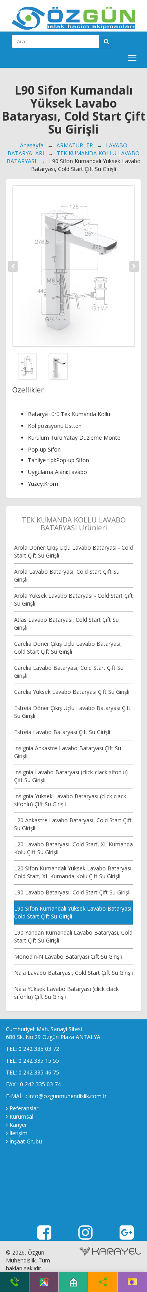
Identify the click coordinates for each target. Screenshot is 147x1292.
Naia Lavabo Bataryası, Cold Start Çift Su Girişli (73, 972)
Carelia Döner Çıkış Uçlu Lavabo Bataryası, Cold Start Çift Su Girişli (68, 647)
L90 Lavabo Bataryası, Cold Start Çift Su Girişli (72, 892)
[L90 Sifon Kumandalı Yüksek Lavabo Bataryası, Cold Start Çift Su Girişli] (73, 266)
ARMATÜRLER (74, 145)
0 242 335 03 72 (38, 1048)
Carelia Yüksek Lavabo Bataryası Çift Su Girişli (71, 691)
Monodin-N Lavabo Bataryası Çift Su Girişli (68, 956)
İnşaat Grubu (25, 1141)
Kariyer (18, 1124)
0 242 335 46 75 (38, 1072)
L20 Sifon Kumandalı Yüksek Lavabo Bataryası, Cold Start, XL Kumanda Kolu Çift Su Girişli (73, 872)
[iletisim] (132, 1282)
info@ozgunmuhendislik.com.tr (68, 1096)
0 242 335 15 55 (38, 1060)
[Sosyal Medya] (102, 1282)
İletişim (18, 1133)
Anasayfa (32, 145)
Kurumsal (21, 1116)
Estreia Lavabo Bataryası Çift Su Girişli (62, 732)
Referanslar (23, 1108)
